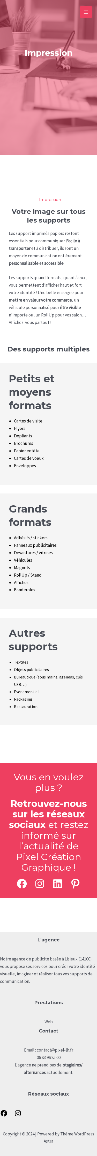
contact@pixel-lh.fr (55, 1050)
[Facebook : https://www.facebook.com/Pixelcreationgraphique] (4, 1113)
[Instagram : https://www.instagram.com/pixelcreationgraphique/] (40, 883)
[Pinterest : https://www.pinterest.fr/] (75, 883)
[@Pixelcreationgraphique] (22, 883)
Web (48, 1022)
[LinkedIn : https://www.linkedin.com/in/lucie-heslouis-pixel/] (57, 883)
